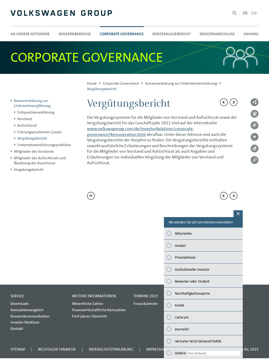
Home (92, 83)
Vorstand (24, 118)
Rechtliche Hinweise (57, 349)
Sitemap (18, 349)
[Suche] (234, 13)
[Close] (238, 213)
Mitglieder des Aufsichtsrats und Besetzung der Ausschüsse (40, 160)
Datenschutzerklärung (111, 349)
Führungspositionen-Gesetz (39, 132)
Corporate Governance (121, 83)
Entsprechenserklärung (35, 112)
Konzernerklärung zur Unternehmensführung (181, 83)
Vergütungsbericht (32, 138)
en (254, 13)
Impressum (156, 349)
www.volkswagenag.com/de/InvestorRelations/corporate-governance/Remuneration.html (140, 131)
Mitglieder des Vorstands (34, 151)
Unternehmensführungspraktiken (44, 144)
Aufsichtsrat (27, 125)
